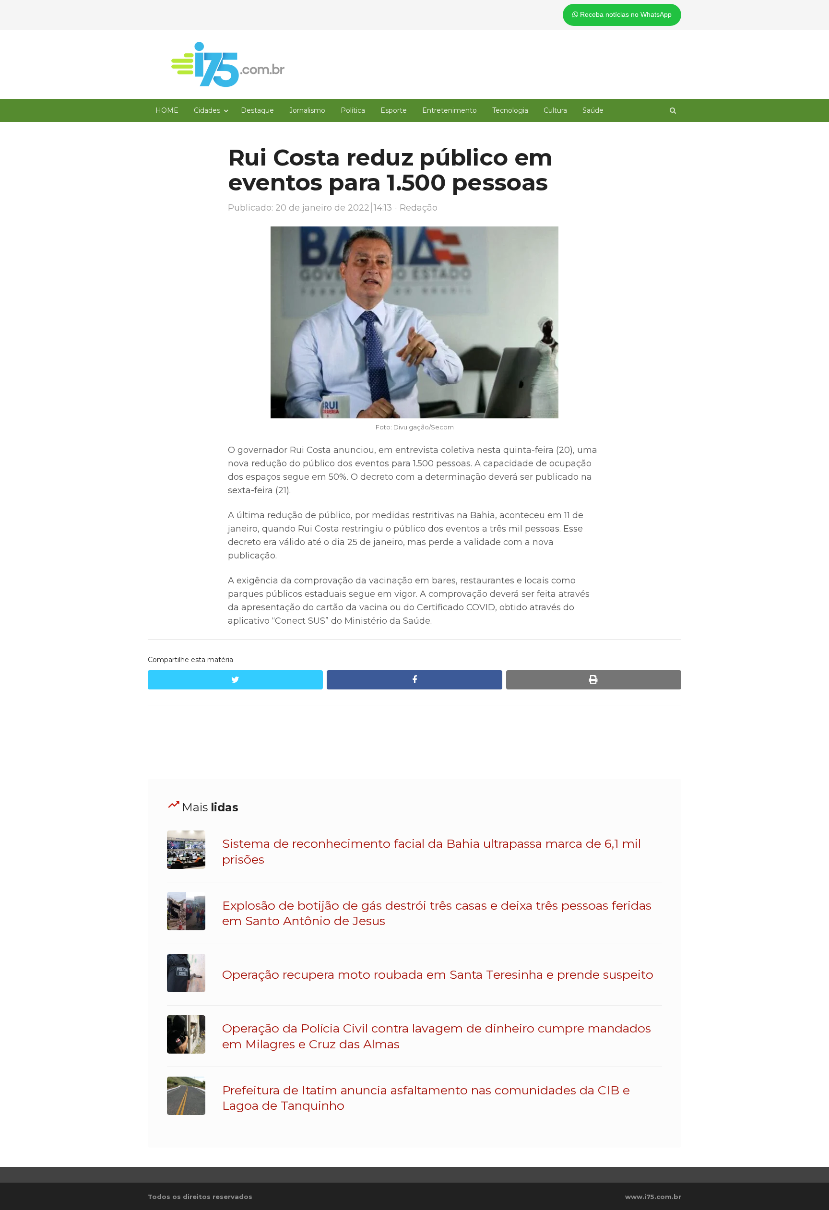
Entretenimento (449, 110)
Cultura (555, 110)
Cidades (207, 110)
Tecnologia (510, 110)
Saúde (593, 110)
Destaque (257, 110)
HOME (166, 110)
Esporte (393, 110)
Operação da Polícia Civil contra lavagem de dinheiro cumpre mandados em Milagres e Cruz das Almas (436, 1036)
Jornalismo (307, 110)
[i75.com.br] (228, 64)
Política (353, 110)
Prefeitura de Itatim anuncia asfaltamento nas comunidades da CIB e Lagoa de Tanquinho (426, 1098)
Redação (419, 207)
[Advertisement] (414, 742)
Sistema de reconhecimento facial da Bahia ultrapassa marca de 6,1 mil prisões (431, 851)
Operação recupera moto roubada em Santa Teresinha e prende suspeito (437, 974)
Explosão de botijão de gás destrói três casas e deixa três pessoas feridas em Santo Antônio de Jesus (436, 913)
